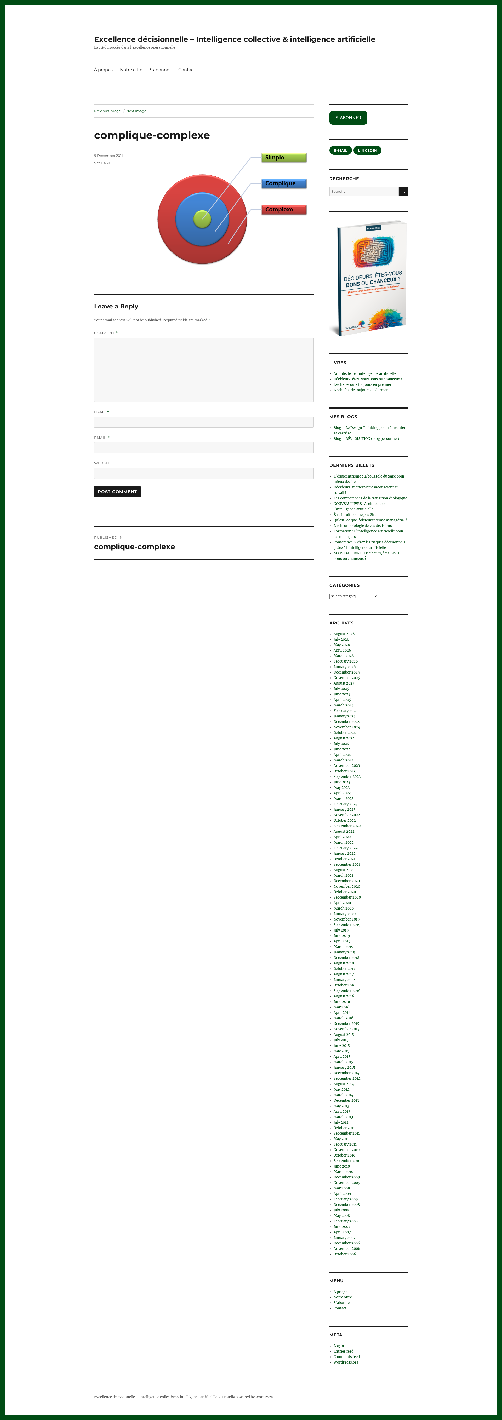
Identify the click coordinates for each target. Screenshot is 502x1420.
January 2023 (344, 809)
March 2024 (344, 760)
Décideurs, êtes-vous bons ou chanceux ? (368, 379)
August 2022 (344, 831)
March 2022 (344, 842)
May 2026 (342, 645)
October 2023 (345, 771)
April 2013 (342, 1111)
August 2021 (344, 870)
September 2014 (347, 1078)
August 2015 (344, 1034)
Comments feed (347, 1357)
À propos (103, 69)
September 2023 (347, 776)
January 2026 (345, 667)
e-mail (340, 150)
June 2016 (342, 1001)
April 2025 (342, 700)
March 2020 (344, 908)
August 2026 (344, 634)
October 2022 (345, 820)
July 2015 (341, 1040)
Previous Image (107, 111)
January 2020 (345, 914)
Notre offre (131, 69)
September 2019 (347, 925)
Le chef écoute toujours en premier (362, 384)
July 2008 (341, 1210)
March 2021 (343, 875)
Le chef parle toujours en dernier (361, 390)
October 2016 (345, 985)
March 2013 (343, 1117)
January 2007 (345, 1237)
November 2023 (347, 765)
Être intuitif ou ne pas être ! (356, 515)
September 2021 (347, 864)
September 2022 (347, 826)
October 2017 (344, 969)
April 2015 (342, 1056)
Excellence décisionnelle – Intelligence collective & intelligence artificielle (234, 39)
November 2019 (347, 919)
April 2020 (342, 903)
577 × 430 (102, 163)
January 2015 (344, 1067)
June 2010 (342, 1166)
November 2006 (347, 1248)
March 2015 (343, 1062)
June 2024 (342, 749)
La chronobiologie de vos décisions (363, 526)
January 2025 (345, 716)
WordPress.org (346, 1362)
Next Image (136, 111)
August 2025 (344, 683)
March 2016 (343, 1018)
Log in (339, 1346)
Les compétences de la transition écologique (370, 498)
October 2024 (345, 733)
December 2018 (346, 958)
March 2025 (344, 705)
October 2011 (344, 1128)
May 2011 (341, 1139)
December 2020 (347, 881)
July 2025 (341, 689)
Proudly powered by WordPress (248, 1397)
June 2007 (342, 1226)
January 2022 (345, 853)
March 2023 (343, 798)
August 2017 (344, 974)
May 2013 (341, 1106)
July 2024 (341, 743)
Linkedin (367, 150)
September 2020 (347, 897)
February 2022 (346, 848)
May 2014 (341, 1089)
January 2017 (344, 980)
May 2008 (342, 1216)
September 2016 (347, 990)
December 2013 (346, 1100)
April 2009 (342, 1194)
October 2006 (345, 1254)
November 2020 (347, 886)
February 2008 (346, 1221)
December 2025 (347, 672)
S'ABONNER (348, 117)
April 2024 (342, 754)
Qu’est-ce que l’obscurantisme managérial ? (370, 520)
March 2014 (343, 1095)
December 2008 (347, 1205)
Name (101, 412)
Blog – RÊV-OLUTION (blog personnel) (366, 438)
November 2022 (347, 815)
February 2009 (346, 1199)
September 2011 (347, 1133)
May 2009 (342, 1188)
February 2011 (345, 1144)
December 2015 (346, 1023)
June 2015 (342, 1045)
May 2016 (342, 1007)
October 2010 (344, 1155)
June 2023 (342, 782)
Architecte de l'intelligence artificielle (365, 373)
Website (103, 463)
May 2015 (341, 1051)
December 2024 (347, 722)
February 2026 (346, 661)
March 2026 (344, 656)
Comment (106, 333)
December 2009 (347, 1177)
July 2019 (341, 930)
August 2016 (344, 996)
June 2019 (342, 936)
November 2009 (347, 1183)
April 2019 (342, 941)
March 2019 (343, 947)
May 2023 (342, 787)
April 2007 (342, 1232)
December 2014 (346, 1073)
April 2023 (342, 793)
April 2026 (342, 650)
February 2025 (346, 711)
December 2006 (347, 1243)
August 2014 (344, 1084)
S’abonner (160, 69)
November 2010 (347, 1150)
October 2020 (345, 892)
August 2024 (344, 738)
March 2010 (343, 1172)
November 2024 (347, 727)
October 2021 (344, 859)
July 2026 (341, 639)
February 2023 (345, 804)
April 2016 (342, 1012)
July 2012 (341, 1122)
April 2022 (342, 837)
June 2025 (342, 694)
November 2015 (347, 1029)
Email (102, 437)
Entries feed (343, 1351)
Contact (186, 69)
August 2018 (344, 963)
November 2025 (347, 678)
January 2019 (344, 952)
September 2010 (347, 1161)
